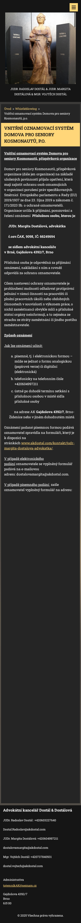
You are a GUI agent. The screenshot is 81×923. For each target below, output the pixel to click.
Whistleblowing (26, 109)
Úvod (7, 109)
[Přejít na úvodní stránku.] (40, 43)
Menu (74, 7)
